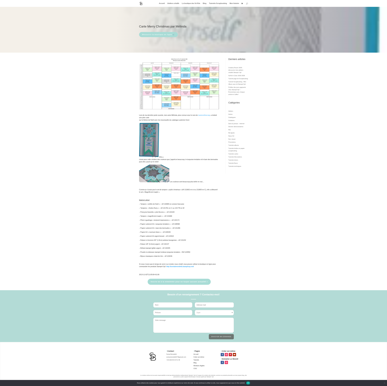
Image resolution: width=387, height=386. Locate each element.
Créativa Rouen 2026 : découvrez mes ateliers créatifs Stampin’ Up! (235, 70)
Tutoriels (196, 360)
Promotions (232, 142)
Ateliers (230, 111)
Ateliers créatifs (173, 3)
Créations (231, 120)
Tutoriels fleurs (233, 163)
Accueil (162, 3)
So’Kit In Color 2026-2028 (236, 75)
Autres (230, 114)
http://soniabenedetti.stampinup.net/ (180, 266)
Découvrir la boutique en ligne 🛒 (158, 34)
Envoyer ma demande (221, 336)
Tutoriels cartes (233, 154)
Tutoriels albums (233, 145)
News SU (231, 136)
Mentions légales (199, 365)
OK (248, 383)
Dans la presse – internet (236, 123)
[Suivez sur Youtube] (234, 354)
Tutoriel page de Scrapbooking (238, 78)
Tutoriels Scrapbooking (218, 3)
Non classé (231, 139)
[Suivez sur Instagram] (226, 354)
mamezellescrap (204, 115)
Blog (204, 3)
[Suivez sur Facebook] (222, 354)
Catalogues (232, 117)
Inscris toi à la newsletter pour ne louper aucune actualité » (179, 282)
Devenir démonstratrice (235, 126)
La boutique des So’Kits (191, 3)
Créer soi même (199, 357)
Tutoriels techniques (234, 166)
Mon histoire (234, 3)
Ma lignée (231, 133)
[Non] (384, 383)
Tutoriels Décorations (235, 157)
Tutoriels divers (233, 160)
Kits (229, 130)
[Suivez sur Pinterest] (230, 354)
